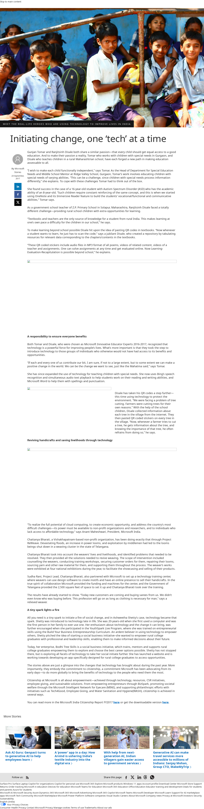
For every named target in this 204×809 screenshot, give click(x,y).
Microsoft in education (35, 786)
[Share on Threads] (146, 777)
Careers (124, 795)
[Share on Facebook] (126, 777)
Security (198, 795)
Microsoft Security (22, 792)
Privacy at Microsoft (172, 795)
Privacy (49, 807)
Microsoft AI (6, 792)
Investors (188, 795)
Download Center (168, 783)
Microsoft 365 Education (115, 786)
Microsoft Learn (163, 792)
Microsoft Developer (143, 792)
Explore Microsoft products (109, 783)
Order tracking (16, 786)
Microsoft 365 (87, 783)
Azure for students (22, 789)
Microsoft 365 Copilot (103, 792)
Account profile (150, 783)
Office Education (137, 786)
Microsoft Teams (123, 792)
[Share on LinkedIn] (139, 777)
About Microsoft (137, 795)
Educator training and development (164, 786)
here (116, 702)
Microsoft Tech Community (19, 795)
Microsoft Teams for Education (86, 786)
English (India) (7, 801)
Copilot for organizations (41, 783)
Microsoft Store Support (189, 783)
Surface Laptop (20, 783)
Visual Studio (113, 795)
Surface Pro (6, 783)
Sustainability (7, 798)
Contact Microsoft (36, 807)
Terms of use (77, 807)
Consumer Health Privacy (13, 807)
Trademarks (91, 807)
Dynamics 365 (46, 792)
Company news (154, 795)
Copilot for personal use (67, 783)
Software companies (95, 795)
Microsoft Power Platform (71, 795)
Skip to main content (10, 1)
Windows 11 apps (132, 783)
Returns (4, 786)
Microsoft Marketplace (45, 795)
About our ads (104, 807)
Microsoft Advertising (81, 792)
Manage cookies (61, 807)
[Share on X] (132, 777)
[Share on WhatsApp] (152, 777)
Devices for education (59, 786)
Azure (36, 792)
